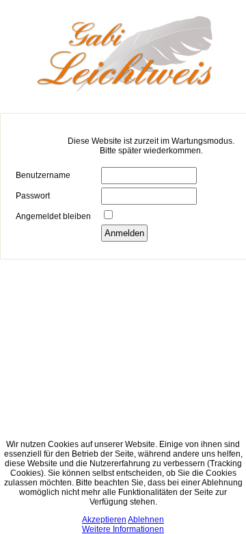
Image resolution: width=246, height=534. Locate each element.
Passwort (33, 196)
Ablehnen (146, 519)
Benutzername (43, 175)
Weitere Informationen (123, 529)
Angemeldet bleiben (53, 216)
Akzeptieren (104, 519)
